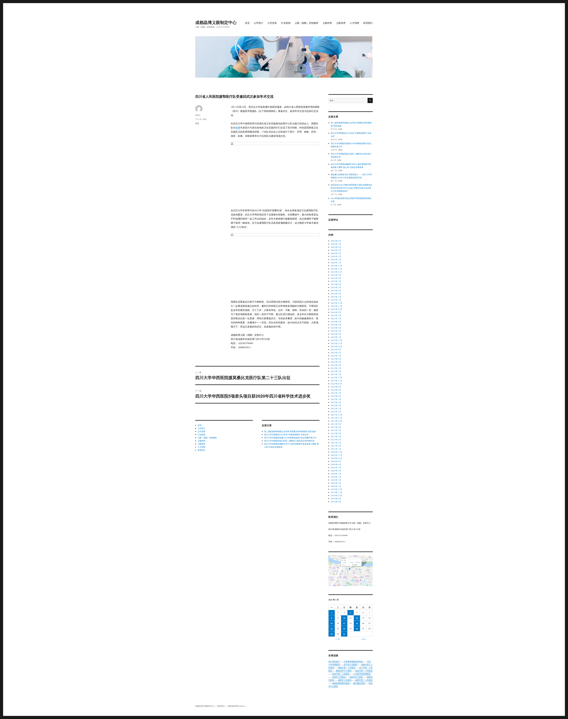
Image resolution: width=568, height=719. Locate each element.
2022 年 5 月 (336, 399)
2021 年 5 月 (336, 436)
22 (332, 628)
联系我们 (368, 23)
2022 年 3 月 (336, 405)
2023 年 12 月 (336, 340)
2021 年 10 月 (336, 421)
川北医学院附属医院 (362, 674)
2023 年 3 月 (336, 368)
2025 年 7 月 (336, 281)
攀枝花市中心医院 (343, 670)
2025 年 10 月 (336, 272)
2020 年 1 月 (336, 486)
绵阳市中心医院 (356, 677)
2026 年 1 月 (336, 262)
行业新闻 (286, 23)
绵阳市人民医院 (339, 677)
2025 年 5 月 (336, 287)
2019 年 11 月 (336, 492)
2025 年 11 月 (336, 268)
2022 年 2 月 (336, 408)
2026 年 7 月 (336, 244)
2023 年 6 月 (336, 359)
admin (197, 115)
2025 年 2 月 (336, 296)
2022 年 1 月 (336, 411)
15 (332, 623)
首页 (247, 23)
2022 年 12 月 (336, 377)
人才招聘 (354, 23)
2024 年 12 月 (336, 303)
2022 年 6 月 (336, 396)
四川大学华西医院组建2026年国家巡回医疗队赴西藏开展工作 (290, 437)
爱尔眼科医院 (359, 683)
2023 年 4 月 (336, 365)
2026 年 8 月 (336, 241)
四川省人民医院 (350, 664)
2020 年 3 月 (336, 480)
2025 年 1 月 (336, 300)
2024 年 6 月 (336, 321)
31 (344, 634)
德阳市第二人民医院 (364, 680)
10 (344, 618)
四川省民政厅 (334, 661)
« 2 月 (337, 639)
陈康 (237, 127)
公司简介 (258, 23)
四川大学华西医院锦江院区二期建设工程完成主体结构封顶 (289, 440)
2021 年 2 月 (336, 445)
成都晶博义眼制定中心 (216, 22)
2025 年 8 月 (336, 278)
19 (357, 623)
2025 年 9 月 (336, 275)
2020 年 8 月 (336, 464)
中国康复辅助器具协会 (353, 661)
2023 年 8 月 (336, 352)
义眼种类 (327, 23)
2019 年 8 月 (336, 501)
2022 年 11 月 (336, 380)
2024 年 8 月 (336, 315)
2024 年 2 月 (336, 334)
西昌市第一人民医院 (364, 670)
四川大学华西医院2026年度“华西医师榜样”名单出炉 (286, 434)
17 (344, 623)
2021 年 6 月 (336, 433)
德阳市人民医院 (344, 680)
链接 (197, 123)
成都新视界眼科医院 (341, 683)
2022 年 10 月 (336, 383)
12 (357, 618)
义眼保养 (341, 23)
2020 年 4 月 (336, 476)
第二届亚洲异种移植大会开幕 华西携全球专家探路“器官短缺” (290, 431)
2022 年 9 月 (336, 386)
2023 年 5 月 (336, 362)
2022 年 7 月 (336, 393)
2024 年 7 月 (336, 318)
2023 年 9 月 (336, 349)
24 (344, 628)
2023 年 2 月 (336, 371)
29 (332, 634)
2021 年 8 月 (336, 427)
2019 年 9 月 (336, 498)
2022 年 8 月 (336, 390)
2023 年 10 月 (336, 346)
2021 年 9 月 (336, 424)
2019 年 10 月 (336, 495)
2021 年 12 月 (336, 414)
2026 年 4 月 (336, 253)
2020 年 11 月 (336, 455)
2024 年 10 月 (336, 309)
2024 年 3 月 (336, 331)
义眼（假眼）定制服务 (306, 23)
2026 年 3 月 (336, 256)
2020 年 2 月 (336, 483)
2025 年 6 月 (336, 284)
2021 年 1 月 (336, 449)
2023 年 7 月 (336, 355)
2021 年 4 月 (336, 439)
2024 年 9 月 (336, 312)
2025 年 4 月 (336, 290)
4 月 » (364, 639)
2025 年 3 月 (336, 293)
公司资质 (272, 23)
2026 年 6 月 (336, 247)
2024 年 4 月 (336, 327)
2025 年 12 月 (336, 265)
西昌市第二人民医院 (341, 674)
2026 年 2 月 (336, 259)
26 (357, 628)
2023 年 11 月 (336, 343)
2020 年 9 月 (336, 461)
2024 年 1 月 (336, 337)
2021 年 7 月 (336, 430)
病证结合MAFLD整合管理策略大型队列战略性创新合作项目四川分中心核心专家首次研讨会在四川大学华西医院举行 (351, 187)
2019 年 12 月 (336, 489)
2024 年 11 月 (336, 306)
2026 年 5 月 (336, 250)
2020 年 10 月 (336, 458)
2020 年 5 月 (336, 473)
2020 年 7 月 (336, 467)
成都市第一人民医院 (346, 667)
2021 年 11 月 (336, 417)
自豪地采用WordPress (236, 706)
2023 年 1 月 (336, 374)
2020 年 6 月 (336, 470)
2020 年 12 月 (336, 452)
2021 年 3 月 (336, 442)
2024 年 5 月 (336, 324)
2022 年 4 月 (336, 402)
